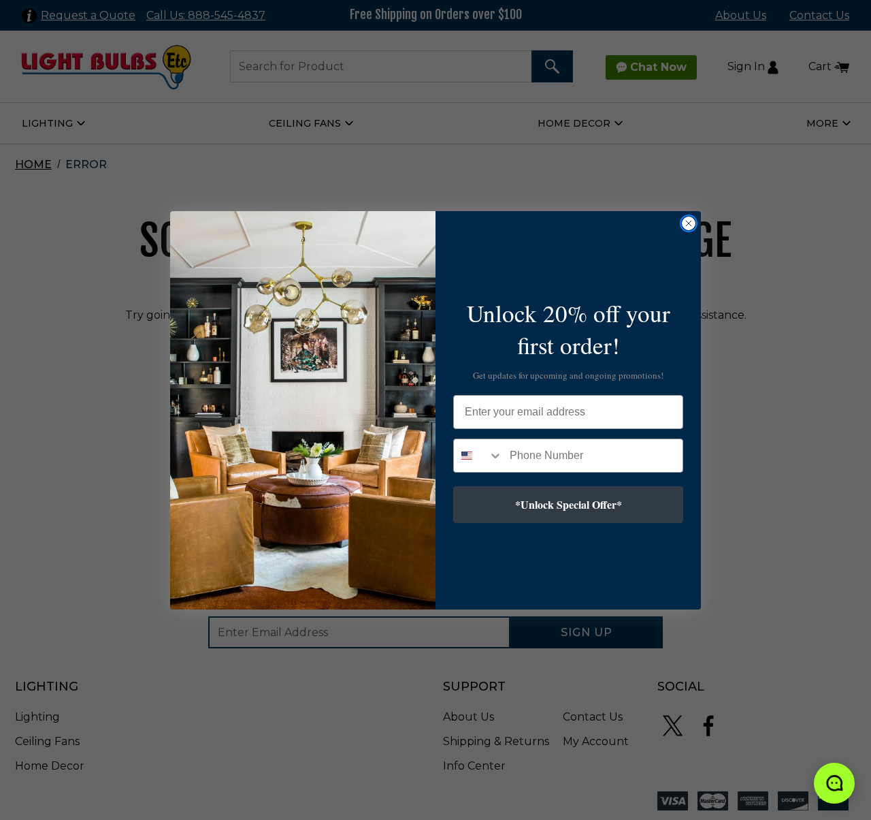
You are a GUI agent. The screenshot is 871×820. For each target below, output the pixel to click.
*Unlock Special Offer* (568, 504)
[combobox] (478, 455)
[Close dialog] (688, 223)
